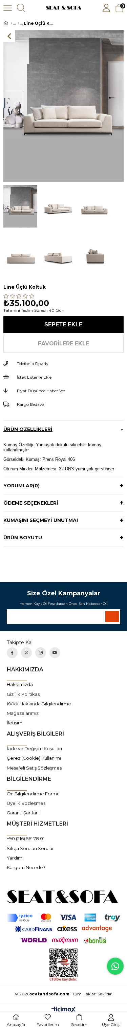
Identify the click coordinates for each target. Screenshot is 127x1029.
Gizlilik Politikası (24, 694)
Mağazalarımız (23, 713)
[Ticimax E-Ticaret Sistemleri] (63, 1010)
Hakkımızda (20, 684)
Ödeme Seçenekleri (30, 503)
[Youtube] (54, 652)
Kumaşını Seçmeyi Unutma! (40, 520)
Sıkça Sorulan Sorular (30, 848)
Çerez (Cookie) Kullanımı (34, 758)
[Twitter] (26, 652)
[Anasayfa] (11, 23)
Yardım (14, 858)
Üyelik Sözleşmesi (26, 803)
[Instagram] (40, 652)
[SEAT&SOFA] (63, 896)
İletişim (14, 722)
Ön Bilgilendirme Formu (33, 793)
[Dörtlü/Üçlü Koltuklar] (18, 23)
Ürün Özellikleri (27, 429)
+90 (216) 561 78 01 (25, 838)
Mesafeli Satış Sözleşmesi (35, 768)
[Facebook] (12, 652)
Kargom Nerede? (26, 867)
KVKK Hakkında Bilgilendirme (39, 703)
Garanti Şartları (23, 812)
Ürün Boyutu (22, 538)
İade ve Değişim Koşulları (34, 748)
